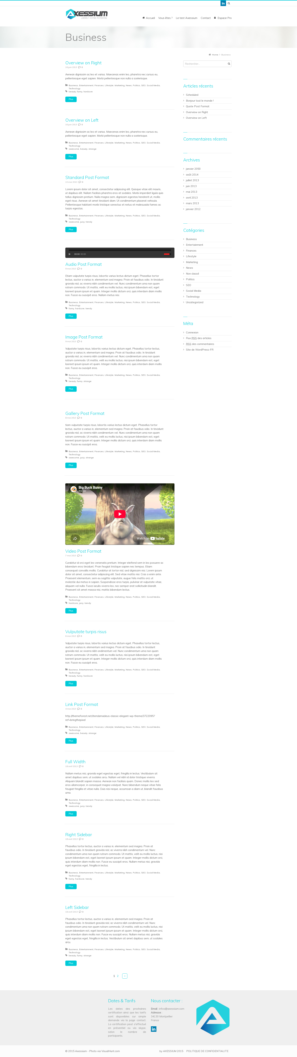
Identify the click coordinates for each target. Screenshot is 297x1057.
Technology (74, 88)
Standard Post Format (87, 177)
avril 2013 (192, 197)
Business (73, 85)
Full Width (75, 761)
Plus (71, 99)
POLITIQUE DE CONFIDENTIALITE (207, 1051)
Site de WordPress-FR (199, 349)
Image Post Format (84, 337)
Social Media (153, 85)
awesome (74, 149)
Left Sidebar (77, 907)
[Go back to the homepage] (86, 14)
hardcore (88, 91)
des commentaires (200, 344)
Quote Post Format (197, 106)
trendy (89, 221)
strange (92, 149)
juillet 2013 (192, 180)
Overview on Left (81, 120)
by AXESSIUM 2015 (171, 1051)
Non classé (192, 273)
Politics (136, 85)
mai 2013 (191, 191)
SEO (143, 85)
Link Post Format (81, 704)
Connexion (192, 332)
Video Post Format (83, 551)
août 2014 (192, 174)
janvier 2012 (193, 209)
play (71, 254)
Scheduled (192, 94)
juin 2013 (191, 186)
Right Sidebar (78, 834)
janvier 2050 (193, 168)
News (129, 85)
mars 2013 (192, 203)
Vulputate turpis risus (85, 631)
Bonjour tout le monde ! (200, 100)
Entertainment (86, 85)
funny (79, 91)
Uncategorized (194, 302)
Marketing (120, 85)
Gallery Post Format (84, 413)
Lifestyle (109, 85)
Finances (99, 85)
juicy (82, 221)
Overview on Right (83, 62)
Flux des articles (198, 338)
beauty (72, 91)
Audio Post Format (83, 264)
